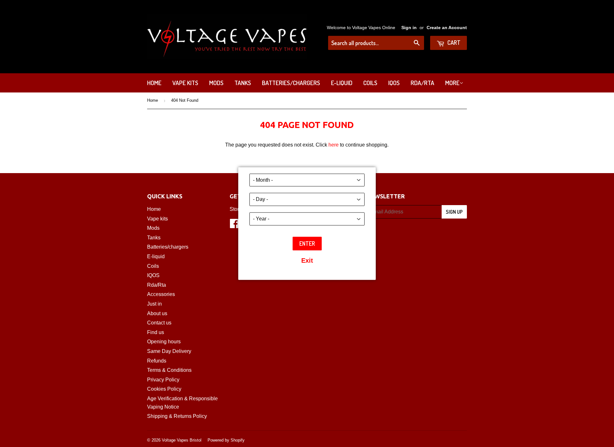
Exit (307, 260)
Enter (307, 243)
